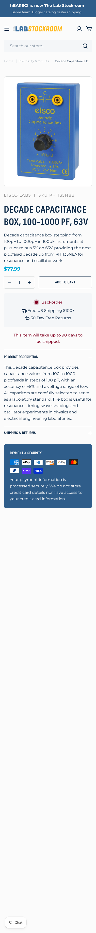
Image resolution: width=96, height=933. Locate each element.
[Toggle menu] (7, 29)
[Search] (85, 46)
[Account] (79, 29)
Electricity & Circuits (34, 61)
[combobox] (48, 46)
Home (8, 61)
